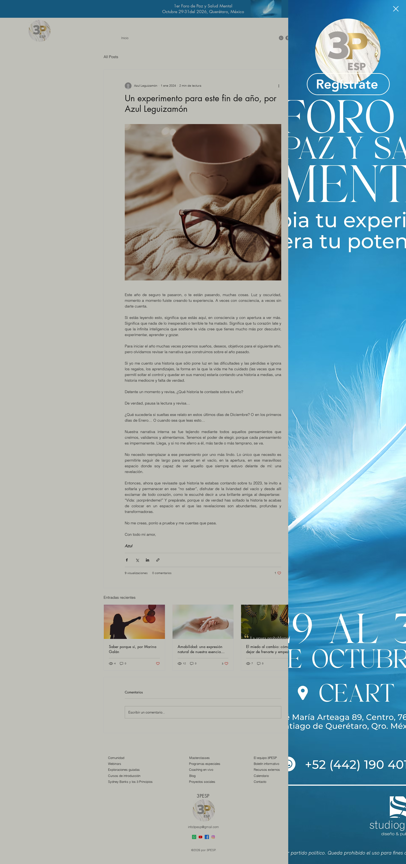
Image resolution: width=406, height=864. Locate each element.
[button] (396, 8)
